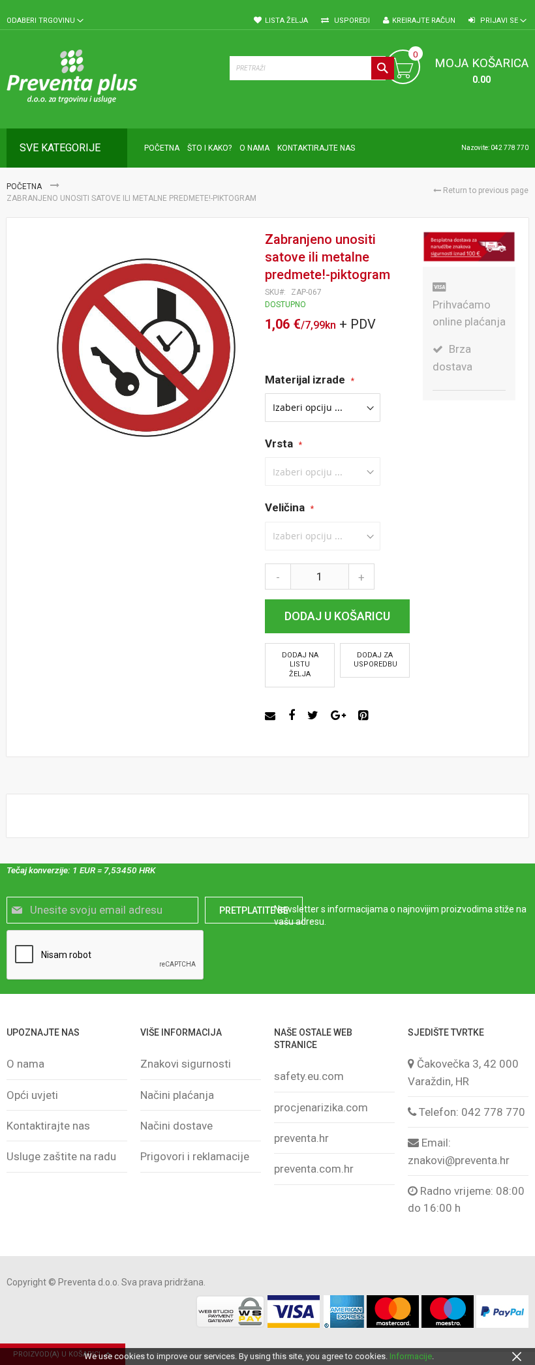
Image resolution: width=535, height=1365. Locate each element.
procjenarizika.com (321, 1107)
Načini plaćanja (177, 1095)
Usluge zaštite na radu (61, 1156)
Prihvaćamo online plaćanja (469, 313)
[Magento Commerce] (112, 79)
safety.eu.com (309, 1076)
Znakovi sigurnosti (185, 1063)
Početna (25, 186)
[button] (45, 21)
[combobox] (312, 68)
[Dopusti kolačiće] (517, 1356)
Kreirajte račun (423, 20)
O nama (25, 1063)
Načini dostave (176, 1125)
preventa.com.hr (314, 1168)
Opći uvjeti (32, 1095)
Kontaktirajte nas (48, 1125)
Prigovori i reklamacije (194, 1156)
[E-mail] (272, 715)
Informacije (411, 1356)
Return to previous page (484, 190)
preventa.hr (301, 1138)
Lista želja (286, 20)
